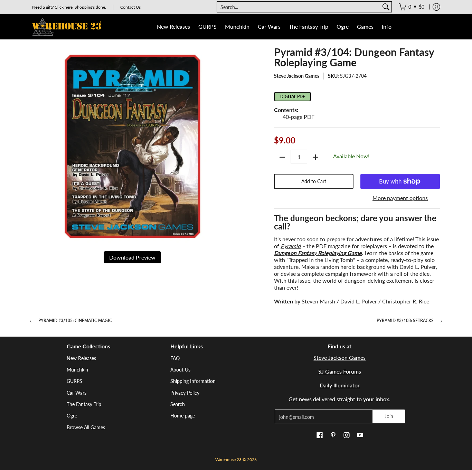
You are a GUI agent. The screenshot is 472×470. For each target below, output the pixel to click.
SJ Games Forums (339, 371)
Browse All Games (86, 427)
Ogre (72, 416)
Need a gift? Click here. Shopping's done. (69, 7)
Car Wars (76, 393)
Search (177, 404)
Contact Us (130, 7)
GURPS (74, 381)
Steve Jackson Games (296, 76)
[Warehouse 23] (66, 26)
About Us (180, 370)
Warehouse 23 (228, 459)
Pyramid (291, 246)
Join (389, 416)
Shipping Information (193, 381)
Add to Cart (313, 181)
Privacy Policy (184, 393)
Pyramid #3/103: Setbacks (405, 321)
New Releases (81, 358)
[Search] (385, 7)
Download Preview (132, 257)
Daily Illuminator (340, 385)
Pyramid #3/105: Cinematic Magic (75, 321)
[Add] (315, 157)
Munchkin (77, 370)
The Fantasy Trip (84, 404)
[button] (319, 435)
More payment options (400, 198)
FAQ (175, 358)
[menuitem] (411, 7)
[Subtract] (282, 157)
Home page (182, 416)
